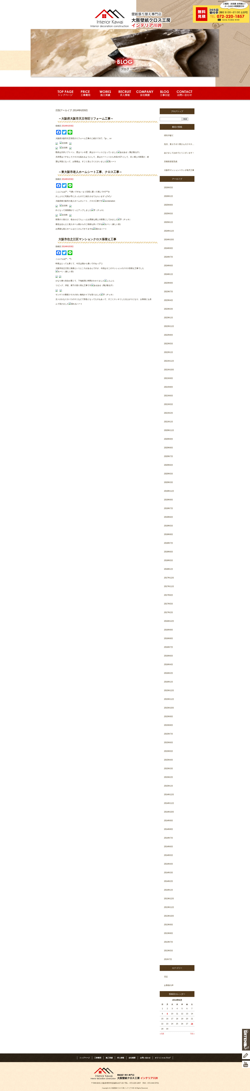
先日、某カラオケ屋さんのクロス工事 (179, 144)
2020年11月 (169, 430)
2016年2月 (168, 673)
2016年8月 (168, 638)
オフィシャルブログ (163, 1058)
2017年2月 (168, 612)
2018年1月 (168, 569)
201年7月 (168, 959)
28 (192, 1024)
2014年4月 (168, 864)
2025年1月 (168, 222)
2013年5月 (168, 951)
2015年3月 (168, 768)
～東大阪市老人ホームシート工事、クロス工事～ (90, 171)
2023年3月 (168, 309)
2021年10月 (169, 370)
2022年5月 (168, 344)
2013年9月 (168, 924)
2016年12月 (169, 621)
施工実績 (105, 93)
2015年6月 (168, 742)
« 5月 (162, 1034)
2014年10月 (169, 812)
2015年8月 (168, 725)
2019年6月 (168, 517)
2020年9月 (168, 439)
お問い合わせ (184, 93)
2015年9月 (168, 716)
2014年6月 (168, 846)
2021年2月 (168, 413)
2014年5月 (168, 855)
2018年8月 (168, 534)
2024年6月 (168, 265)
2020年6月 (168, 465)
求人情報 (125, 93)
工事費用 (85, 93)
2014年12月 (169, 794)
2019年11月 (169, 491)
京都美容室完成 (170, 161)
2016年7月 (168, 647)
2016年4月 (168, 664)
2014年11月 (169, 803)
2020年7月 (168, 456)
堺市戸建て (168, 135)
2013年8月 (168, 933)
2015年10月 (169, 708)
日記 (166, 977)
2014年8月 (168, 829)
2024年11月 (169, 231)
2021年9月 (168, 378)
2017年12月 (169, 578)
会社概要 (145, 93)
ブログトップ (177, 111)
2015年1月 (168, 786)
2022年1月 (168, 352)
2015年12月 (169, 690)
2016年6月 (168, 656)
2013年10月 (169, 916)
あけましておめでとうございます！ (179, 153)
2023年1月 (168, 318)
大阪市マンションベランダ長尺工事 (179, 170)
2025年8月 (168, 205)
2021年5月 (168, 404)
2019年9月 (168, 500)
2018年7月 (168, 543)
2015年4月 (168, 760)
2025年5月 (168, 213)
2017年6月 (168, 595)
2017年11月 (169, 586)
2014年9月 (168, 820)
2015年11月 (169, 699)
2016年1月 (168, 682)
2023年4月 (168, 300)
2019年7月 (168, 508)
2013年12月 (169, 898)
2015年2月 (168, 777)
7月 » (192, 1034)
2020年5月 (168, 474)
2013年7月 (168, 942)
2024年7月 (168, 257)
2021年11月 (169, 361)
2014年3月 (168, 872)
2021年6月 (168, 396)
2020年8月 (168, 448)
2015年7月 (168, 734)
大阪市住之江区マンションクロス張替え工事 (87, 239)
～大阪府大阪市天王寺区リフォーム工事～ (85, 118)
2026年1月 (168, 196)
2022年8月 (168, 335)
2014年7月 (168, 838)
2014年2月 (168, 881)
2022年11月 (169, 326)
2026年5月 (168, 187)
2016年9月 (168, 630)
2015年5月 (168, 751)
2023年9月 (168, 283)
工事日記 (165, 93)
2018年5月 (168, 560)
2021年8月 (168, 387)
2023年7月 (168, 291)
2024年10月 (169, 239)
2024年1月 (168, 274)
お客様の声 (168, 985)
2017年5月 (168, 604)
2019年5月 (168, 526)
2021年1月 (168, 422)
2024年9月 (168, 248)
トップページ (65, 93)
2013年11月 (169, 907)
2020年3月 (168, 482)
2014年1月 (168, 890)
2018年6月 (168, 552)
